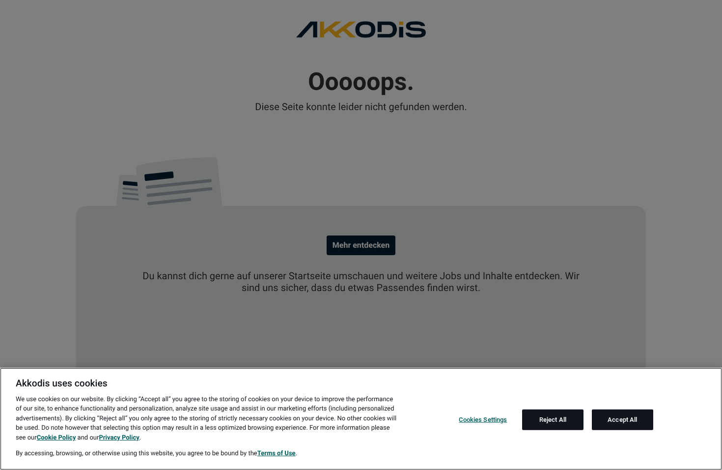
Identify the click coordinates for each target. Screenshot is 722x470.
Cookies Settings (483, 419)
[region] (361, 419)
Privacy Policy (119, 437)
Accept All (622, 419)
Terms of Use (276, 453)
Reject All (552, 419)
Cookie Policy (56, 437)
